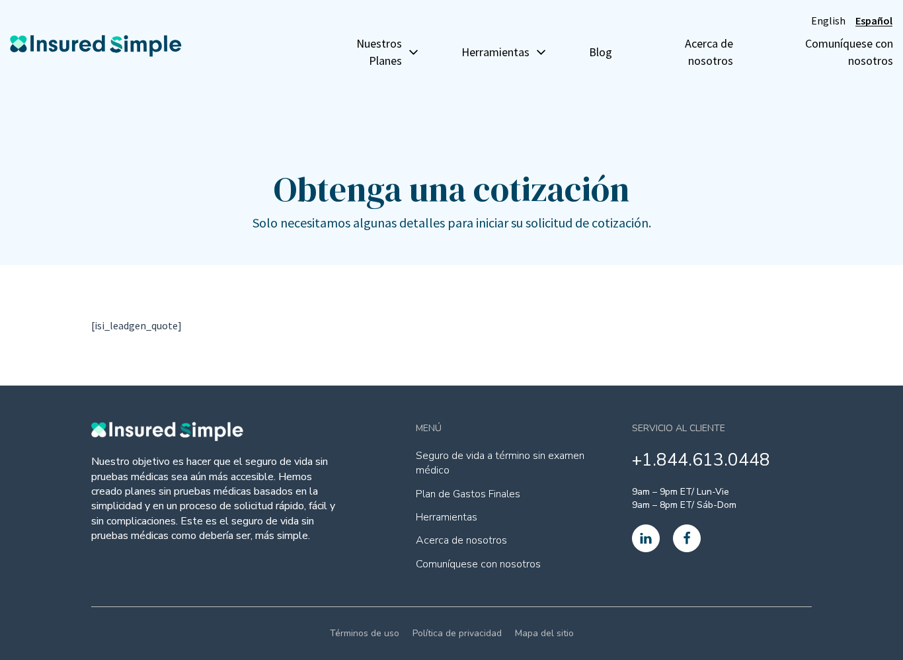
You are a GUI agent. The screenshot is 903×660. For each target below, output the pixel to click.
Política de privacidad (457, 633)
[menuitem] (828, 20)
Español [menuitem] (873, 20)
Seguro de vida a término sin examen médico (500, 462)
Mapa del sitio (544, 633)
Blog (600, 52)
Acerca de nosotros (708, 51)
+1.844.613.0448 (701, 460)
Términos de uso (364, 633)
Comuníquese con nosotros (849, 51)
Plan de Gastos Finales (468, 494)
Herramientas (446, 517)
